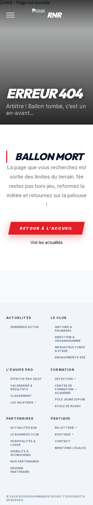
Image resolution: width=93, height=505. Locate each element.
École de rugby (68, 406)
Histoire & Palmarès (63, 328)
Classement (21, 396)
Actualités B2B (23, 427)
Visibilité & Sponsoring (20, 453)
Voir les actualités (46, 242)
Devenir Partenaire (19, 470)
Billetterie (66, 427)
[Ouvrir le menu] (10, 15)
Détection (65, 379)
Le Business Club (24, 434)
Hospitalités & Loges (22, 443)
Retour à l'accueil (46, 228)
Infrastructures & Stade (70, 349)
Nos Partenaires (24, 461)
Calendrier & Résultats (21, 387)
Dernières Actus (24, 327)
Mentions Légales (70, 448)
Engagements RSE (70, 357)
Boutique (64, 434)
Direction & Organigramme (68, 339)
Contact (63, 441)
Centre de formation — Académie (66, 389)
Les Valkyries (23, 402)
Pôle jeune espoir (70, 399)
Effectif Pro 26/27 (26, 379)
